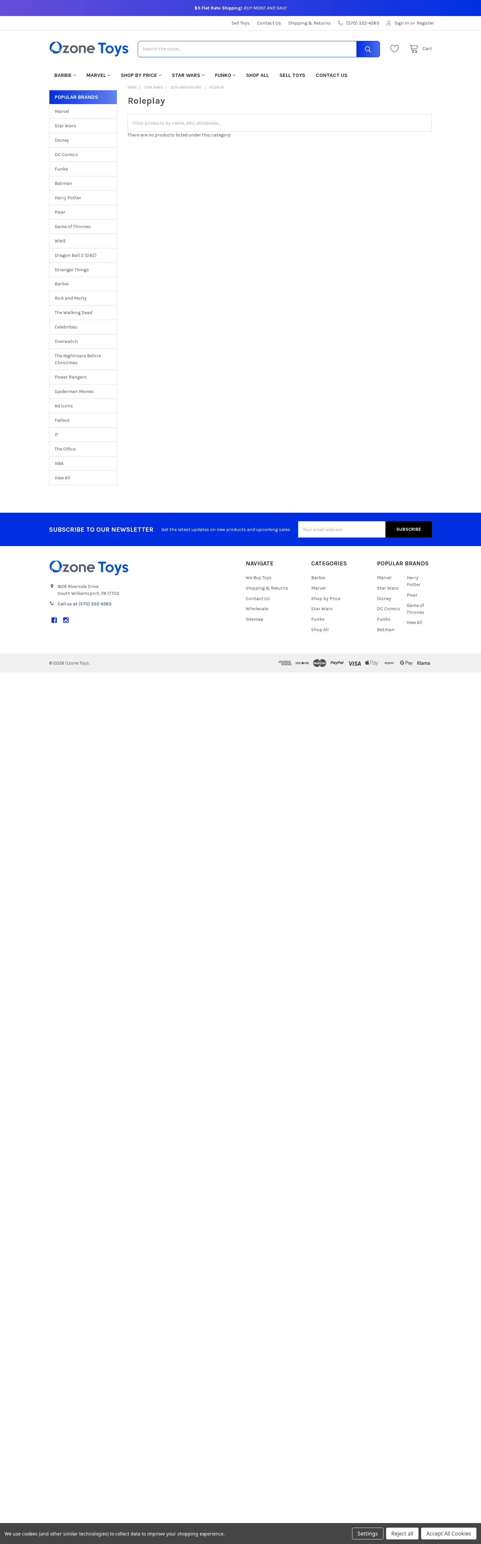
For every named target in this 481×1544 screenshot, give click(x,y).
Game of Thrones (73, 226)
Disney (62, 140)
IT (56, 434)
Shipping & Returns (309, 23)
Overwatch (66, 341)
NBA (59, 463)
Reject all (402, 1533)
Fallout (62, 420)
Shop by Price (139, 75)
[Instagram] (66, 620)
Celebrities (66, 327)
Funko (223, 75)
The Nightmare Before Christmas (78, 359)
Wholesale (257, 609)
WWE (60, 241)
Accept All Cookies (448, 1533)
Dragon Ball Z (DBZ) (76, 255)
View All (62, 478)
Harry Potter (68, 198)
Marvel (96, 75)
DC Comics (66, 154)
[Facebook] (54, 620)
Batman (63, 183)
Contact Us (269, 23)
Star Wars (186, 75)
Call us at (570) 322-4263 (85, 604)
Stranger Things (72, 270)
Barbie (63, 75)
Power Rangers (71, 377)
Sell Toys (241, 23)
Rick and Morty (71, 298)
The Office (65, 449)
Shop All (257, 75)
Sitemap (254, 619)
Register (425, 23)
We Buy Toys (259, 577)
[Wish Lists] (396, 49)
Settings (368, 1533)
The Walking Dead (73, 312)
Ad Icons (64, 406)
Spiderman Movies (74, 391)
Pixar (60, 212)
